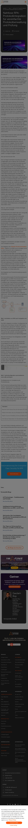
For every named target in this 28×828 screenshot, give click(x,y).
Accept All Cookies (14, 822)
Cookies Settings (13, 825)
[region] (14, 816)
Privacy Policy (12, 820)
